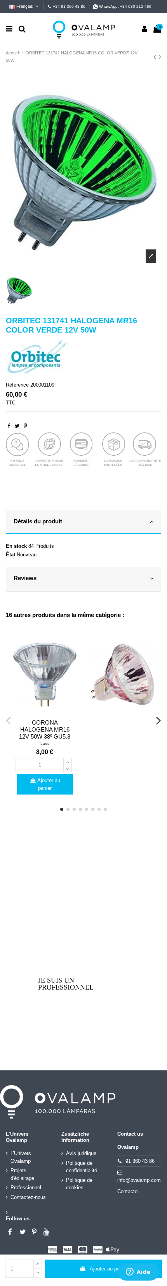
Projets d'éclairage (22, 1174)
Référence (17, 385)
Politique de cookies (79, 1184)
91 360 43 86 (140, 1161)
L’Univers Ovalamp (20, 1157)
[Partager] (8, 426)
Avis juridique (81, 1153)
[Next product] (159, 56)
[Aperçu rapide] (45, 713)
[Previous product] (155, 56)
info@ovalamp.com (139, 1180)
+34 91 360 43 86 (69, 6)
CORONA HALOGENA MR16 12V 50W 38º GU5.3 (44, 729)
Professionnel (25, 1187)
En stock (16, 546)
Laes (44, 743)
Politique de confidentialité (81, 1167)
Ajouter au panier (109, 1269)
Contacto (127, 1191)
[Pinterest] (25, 426)
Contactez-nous (28, 1197)
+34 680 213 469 (135, 6)
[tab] (83, 522)
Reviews (25, 578)
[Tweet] (17, 426)
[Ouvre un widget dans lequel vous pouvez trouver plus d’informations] (138, 1272)
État (10, 555)
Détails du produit (38, 521)
